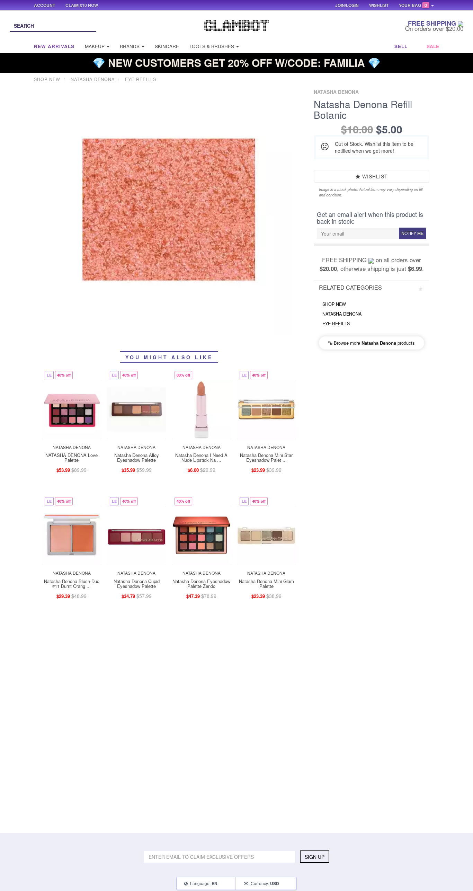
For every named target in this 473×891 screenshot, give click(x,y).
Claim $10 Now (81, 5)
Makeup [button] (95, 46)
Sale (433, 46)
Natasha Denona (342, 314)
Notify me (412, 233)
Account (44, 5)
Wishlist (374, 176)
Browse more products (373, 342)
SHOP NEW (334, 304)
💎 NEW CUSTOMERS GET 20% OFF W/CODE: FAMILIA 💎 (236, 62)
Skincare (167, 46)
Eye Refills (336, 323)
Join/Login (347, 5)
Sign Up (314, 856)
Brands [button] (130, 46)
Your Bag (413, 5)
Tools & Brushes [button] (212, 46)
